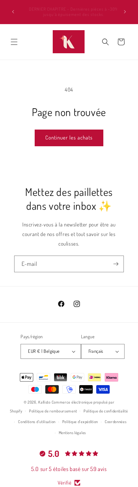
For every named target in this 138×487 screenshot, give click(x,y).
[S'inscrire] (115, 264)
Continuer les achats (69, 137)
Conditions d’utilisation (37, 421)
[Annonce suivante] (125, 12)
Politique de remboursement (53, 411)
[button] (14, 42)
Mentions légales (72, 432)
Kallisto (44, 402)
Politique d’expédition (80, 421)
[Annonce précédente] (13, 12)
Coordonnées (116, 421)
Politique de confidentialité (106, 411)
